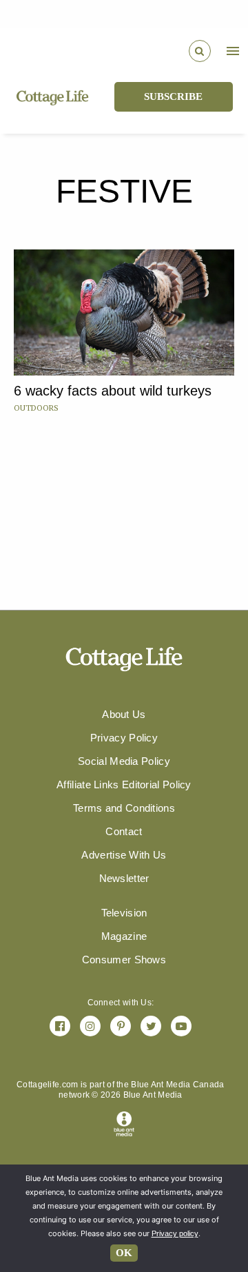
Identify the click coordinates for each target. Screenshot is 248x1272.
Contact (123, 831)
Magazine (124, 936)
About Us (123, 714)
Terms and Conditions (124, 808)
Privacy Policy (124, 737)
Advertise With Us (123, 855)
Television (124, 913)
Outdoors (36, 407)
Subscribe (173, 96)
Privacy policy (175, 1233)
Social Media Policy (124, 761)
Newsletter (124, 878)
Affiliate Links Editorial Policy (124, 784)
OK (124, 1252)
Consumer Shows (124, 959)
